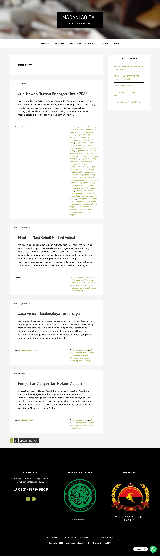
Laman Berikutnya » (28, 441)
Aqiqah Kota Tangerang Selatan (82, 285)
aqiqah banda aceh (77, 129)
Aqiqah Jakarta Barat (84, 161)
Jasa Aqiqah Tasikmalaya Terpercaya (49, 313)
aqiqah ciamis (84, 140)
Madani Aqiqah (80, 17)
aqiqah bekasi (88, 280)
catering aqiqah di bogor (79, 201)
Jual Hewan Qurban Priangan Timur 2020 (53, 93)
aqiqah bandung (83, 132)
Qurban (25, 127)
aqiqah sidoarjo (75, 177)
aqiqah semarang (76, 175)
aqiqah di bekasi (81, 151)
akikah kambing (85, 127)
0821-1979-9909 (33, 489)
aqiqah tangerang (76, 180)
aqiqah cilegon (81, 143)
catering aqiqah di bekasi (87, 199)
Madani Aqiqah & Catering (75, 543)
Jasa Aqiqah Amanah (30, 350)
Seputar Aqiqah (28, 420)
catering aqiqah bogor (78, 193)
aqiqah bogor (81, 137)
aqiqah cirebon (81, 145)
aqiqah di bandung (82, 148)
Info (23, 277)
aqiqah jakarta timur (77, 164)
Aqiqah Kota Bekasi (88, 283)
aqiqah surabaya (88, 177)
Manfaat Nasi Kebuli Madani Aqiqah (47, 237)
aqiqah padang (81, 169)
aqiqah (95, 127)
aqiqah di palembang (84, 156)
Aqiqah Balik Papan (80, 277)
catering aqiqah (82, 183)
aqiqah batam (81, 135)
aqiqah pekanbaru (86, 172)
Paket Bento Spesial (123, 86)
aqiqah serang (89, 175)
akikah (75, 127)
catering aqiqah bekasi (84, 191)
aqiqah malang (83, 167)
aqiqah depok (75, 283)
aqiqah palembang (77, 288)
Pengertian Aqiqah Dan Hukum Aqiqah (50, 383)
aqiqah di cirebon (81, 153)
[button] (153, 549)
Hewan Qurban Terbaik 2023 (127, 102)
